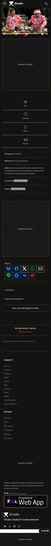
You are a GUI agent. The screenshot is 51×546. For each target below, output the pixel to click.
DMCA (6, 396)
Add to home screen (17, 493)
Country (9, 426)
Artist (8, 434)
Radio (8, 418)
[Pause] (4, 34)
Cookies (7, 370)
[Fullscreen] (46, 34)
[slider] (22, 34)
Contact (7, 389)
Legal (6, 377)
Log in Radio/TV (10, 404)
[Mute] (16, 34)
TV (7, 422)
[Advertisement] (25, 64)
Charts (9, 438)
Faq (5, 385)
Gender (9, 430)
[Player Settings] (42, 34)
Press (6, 392)
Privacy (7, 373)
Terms (6, 366)
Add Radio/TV (10, 400)
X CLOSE (45, 530)
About (6, 381)
